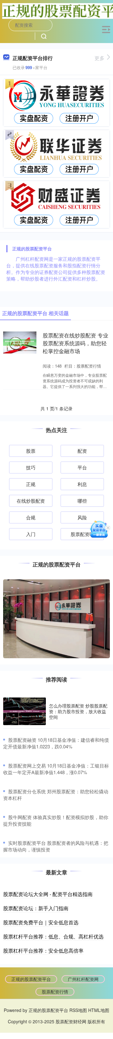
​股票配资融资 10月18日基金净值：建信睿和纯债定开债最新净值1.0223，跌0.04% (56, 743)
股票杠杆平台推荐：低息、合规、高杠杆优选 (53, 936)
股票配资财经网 (71, 1021)
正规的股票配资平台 (31, 979)
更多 (99, 58)
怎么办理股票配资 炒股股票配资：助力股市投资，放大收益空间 (78, 711)
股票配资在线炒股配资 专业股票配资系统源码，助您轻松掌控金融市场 (75, 343)
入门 (30, 534)
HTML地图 (98, 1010)
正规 (30, 484)
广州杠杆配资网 (83, 979)
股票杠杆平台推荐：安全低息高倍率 (43, 950)
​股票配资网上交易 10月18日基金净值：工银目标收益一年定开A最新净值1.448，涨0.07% (56, 768)
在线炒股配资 (31, 500)
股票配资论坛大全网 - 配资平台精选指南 (48, 894)
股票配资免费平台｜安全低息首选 (40, 922)
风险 (82, 517)
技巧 (30, 467)
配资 (82, 450)
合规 (30, 517)
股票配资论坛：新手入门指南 (35, 908)
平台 (82, 467)
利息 (82, 484)
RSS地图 (78, 1010)
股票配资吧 (82, 534)
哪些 (82, 500)
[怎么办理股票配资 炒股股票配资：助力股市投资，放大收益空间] (24, 711)
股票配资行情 (55, 991)
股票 (30, 450)
